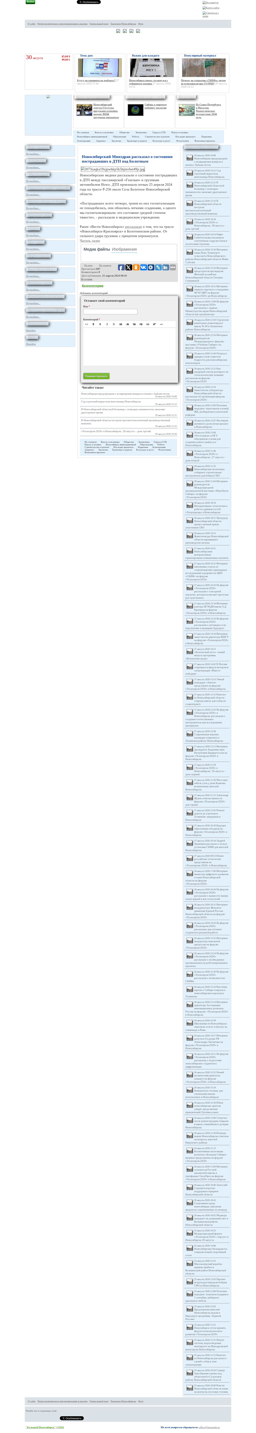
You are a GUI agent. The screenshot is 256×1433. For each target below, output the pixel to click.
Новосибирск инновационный (92, 137)
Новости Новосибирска (201, 147)
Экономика (141, 132)
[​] (129, 346)
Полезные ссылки (39, 283)
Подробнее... (33, 153)
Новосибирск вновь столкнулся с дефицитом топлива (148, 82)
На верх (88, 265)
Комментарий (91, 319)
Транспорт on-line (39, 215)
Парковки (206, 137)
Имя (86, 306)
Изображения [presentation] (124, 249)
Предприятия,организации (45, 296)
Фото (140, 24)
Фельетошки (186, 96)
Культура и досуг (161, 141)
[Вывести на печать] (238, 12)
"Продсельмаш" (38, 174)
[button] (86, 324)
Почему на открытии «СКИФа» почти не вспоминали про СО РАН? (203, 82)
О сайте (32, 24)
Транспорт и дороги (137, 141)
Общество (124, 132)
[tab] (97, 249)
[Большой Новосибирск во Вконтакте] (238, 34)
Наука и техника (179, 132)
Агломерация (83, 141)
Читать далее (90, 241)
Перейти (31, 330)
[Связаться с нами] (211, 16)
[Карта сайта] (211, 7)
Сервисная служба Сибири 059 (48, 188)
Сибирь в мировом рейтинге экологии (156, 106)
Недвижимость (37, 323)
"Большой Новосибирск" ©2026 (45, 1427)
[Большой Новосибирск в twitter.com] (238, 19)
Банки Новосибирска (41, 269)
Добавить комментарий (94, 293)
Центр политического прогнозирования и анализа (63, 24)
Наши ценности (38, 147)
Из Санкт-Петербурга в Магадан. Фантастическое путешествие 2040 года (208, 111)
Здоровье (101, 141)
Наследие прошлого (185, 137)
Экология (116, 141)
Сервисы (33, 228)
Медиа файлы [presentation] (97, 249)
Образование (119, 137)
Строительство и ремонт (157, 137)
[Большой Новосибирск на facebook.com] (238, 27)
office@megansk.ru (209, 1427)
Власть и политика (104, 132)
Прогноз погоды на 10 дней (46, 201)
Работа (135, 137)
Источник (86, 279)
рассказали (133, 227)
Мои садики (35, 242)
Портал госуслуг (38, 255)
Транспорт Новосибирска (123, 24)
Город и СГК (159, 132)
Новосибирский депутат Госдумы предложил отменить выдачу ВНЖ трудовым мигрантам (106, 111)
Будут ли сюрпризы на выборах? (96, 80)
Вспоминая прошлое (205, 141)
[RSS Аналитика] (238, 42)
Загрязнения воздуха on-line (145, 96)
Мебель (32, 337)
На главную (83, 132)
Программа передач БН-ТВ (45, 310)
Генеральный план (99, 24)
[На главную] (211, 2)
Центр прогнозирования (92, 96)
